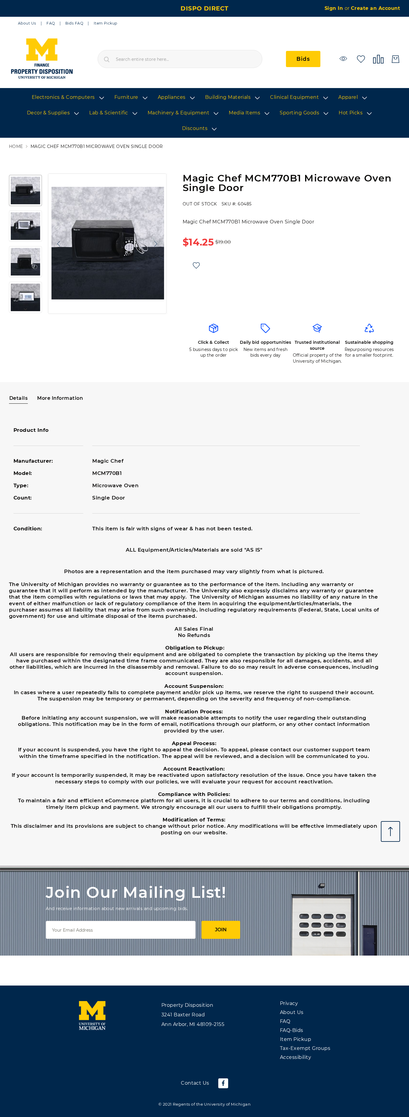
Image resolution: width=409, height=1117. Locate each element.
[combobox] (180, 59)
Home (16, 146)
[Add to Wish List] (196, 265)
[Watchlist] (344, 58)
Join (221, 930)
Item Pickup (105, 23)
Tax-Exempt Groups (305, 1048)
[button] (57, 244)
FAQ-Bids (291, 1030)
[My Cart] (395, 59)
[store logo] (41, 59)
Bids (303, 59)
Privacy (289, 1003)
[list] (204, 113)
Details (18, 398)
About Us (27, 23)
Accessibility (295, 1057)
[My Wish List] (361, 58)
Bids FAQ (74, 23)
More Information (60, 398)
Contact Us (195, 1083)
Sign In (335, 8)
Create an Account (375, 8)
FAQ (50, 23)
